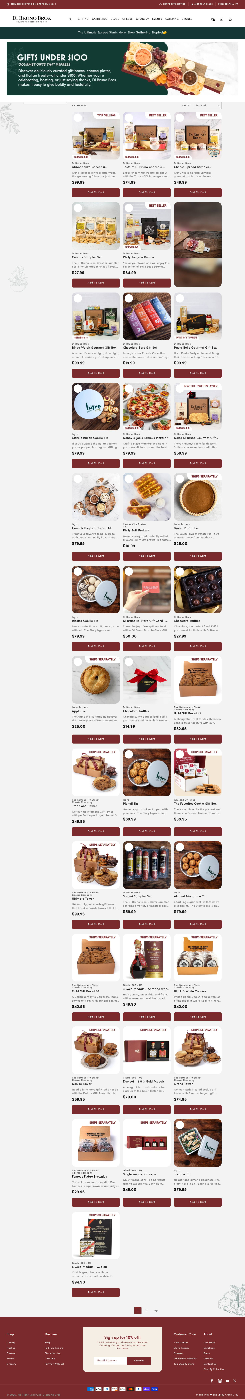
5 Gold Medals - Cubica (89, 1267)
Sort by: (185, 105)
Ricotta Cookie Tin (85, 621)
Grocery (142, 19)
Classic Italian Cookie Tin (90, 438)
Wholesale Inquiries (185, 1359)
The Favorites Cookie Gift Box (195, 803)
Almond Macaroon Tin (190, 896)
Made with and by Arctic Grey (217, 1395)
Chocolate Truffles (187, 621)
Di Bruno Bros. (51, 1395)
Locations (209, 1348)
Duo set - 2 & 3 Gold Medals (143, 1081)
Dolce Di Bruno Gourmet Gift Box (195, 438)
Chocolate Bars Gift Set (140, 347)
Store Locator (53, 1353)
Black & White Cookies (190, 991)
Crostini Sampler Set (87, 257)
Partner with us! (54, 1364)
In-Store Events (54, 1348)
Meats (10, 1359)
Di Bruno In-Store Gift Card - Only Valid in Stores (144, 621)
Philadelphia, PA (228, 4)
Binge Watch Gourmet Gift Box (94, 347)
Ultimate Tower (83, 899)
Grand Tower (183, 1084)
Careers (178, 1353)
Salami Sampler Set (137, 896)
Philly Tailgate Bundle (138, 257)
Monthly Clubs (203, 4)
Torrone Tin (182, 1174)
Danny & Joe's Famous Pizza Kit (145, 438)
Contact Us (210, 1364)
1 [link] (137, 1310)
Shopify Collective (214, 1369)
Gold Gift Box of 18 (85, 991)
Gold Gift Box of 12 (187, 713)
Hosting (11, 1348)
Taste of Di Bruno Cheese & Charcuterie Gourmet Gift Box (144, 167)
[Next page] (156, 1310)
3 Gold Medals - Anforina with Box (145, 989)
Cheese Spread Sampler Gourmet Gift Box (191, 167)
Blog (47, 1343)
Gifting (83, 19)
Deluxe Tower (82, 1084)
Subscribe (139, 1361)
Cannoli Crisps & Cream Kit (91, 528)
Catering (50, 1359)
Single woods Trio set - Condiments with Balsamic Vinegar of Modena (142, 1175)
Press (207, 1353)
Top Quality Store (184, 1364)
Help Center (181, 1343)
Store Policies (181, 1348)
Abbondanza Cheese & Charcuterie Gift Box (88, 167)
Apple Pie (79, 711)
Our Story (209, 1343)
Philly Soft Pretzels (136, 530)
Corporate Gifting (174, 4)
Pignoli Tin (130, 803)
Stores (187, 19)
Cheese (127, 19)
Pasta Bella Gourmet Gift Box (195, 347)
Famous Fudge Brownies (89, 1176)
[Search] (70, 19)
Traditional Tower (84, 806)
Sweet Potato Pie (186, 528)
